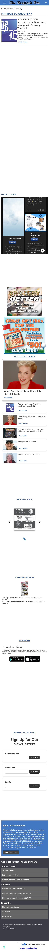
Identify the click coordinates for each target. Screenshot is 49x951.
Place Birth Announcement (13, 888)
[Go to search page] (46, 2)
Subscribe (34, 757)
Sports (8, 782)
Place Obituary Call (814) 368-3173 (16, 898)
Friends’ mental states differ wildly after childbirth (22, 392)
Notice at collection (28, 948)
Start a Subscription (10, 907)
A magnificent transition (27, 442)
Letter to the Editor (10, 875)
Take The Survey (10, 852)
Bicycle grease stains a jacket (29, 454)
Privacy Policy (6, 927)
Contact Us (7, 916)
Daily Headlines (12, 754)
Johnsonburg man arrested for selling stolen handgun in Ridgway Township (31, 23)
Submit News (8, 870)
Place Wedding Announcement (15, 880)
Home (3, 9)
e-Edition (6, 911)
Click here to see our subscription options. (23, 602)
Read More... (23, 42)
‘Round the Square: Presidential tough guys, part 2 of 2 (30, 405)
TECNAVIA (12, 929)
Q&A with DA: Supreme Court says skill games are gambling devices (31, 430)
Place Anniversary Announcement (16, 893)
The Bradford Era (16, 924)
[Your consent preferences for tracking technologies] (4, 947)
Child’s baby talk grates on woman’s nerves (31, 417)
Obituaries (10, 768)
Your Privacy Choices (35, 944)
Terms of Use (37, 924)
